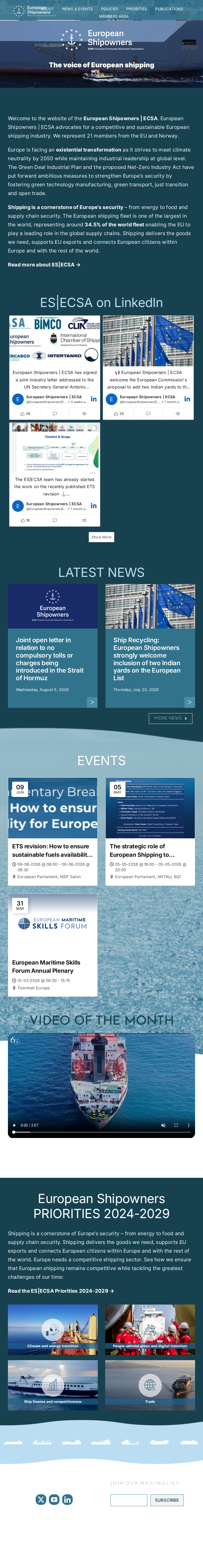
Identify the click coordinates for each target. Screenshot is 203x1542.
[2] (53, 1306)
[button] (55, 367)
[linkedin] (67, 1499)
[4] (150, 1306)
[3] (150, 1362)
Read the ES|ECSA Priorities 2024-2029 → (61, 1291)
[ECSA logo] (35, 7)
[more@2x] (92, 699)
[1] (53, 1362)
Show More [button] (101, 537)
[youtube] (54, 1499)
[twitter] (41, 1499)
